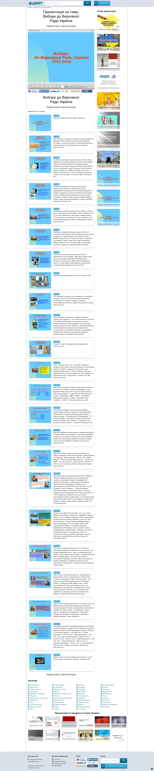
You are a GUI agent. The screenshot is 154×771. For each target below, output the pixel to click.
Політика (106, 698)
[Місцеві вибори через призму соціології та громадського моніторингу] (108, 81)
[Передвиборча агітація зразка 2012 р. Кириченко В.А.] (40, 280)
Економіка (81, 691)
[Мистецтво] (85, 735)
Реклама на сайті (60, 763)
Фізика (56, 707)
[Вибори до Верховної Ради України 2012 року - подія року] (108, 217)
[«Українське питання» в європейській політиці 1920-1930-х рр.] (118, 722)
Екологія (57, 691)
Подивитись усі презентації (118, 737)
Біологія (105, 687)
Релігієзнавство (59, 702)
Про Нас (57, 759)
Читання (57, 709)
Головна (30, 7)
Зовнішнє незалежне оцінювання (64, 693)
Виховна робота (35, 689)
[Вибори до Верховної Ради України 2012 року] (40, 123)
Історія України (59, 685)
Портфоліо (33, 700)
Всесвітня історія (60, 689)
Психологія (106, 700)
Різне (31, 702)
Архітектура (34, 687)
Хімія (31, 709)
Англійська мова (108, 685)
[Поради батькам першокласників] (108, 101)
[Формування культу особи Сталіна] (52, 735)
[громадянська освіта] (102, 735)
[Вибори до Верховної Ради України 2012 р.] (108, 178)
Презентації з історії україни (42, 7)
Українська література (110, 704)
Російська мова (83, 702)
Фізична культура (84, 707)
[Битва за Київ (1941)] (68, 722)
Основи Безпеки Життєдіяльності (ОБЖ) (64, 698)
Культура (81, 693)
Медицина (33, 696)
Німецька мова (83, 696)
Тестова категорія (36, 704)
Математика (107, 693)
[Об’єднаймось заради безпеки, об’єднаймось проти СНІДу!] (108, 120)
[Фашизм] (35, 735)
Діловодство (34, 691)
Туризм (80, 704)
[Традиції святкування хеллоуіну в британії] (108, 139)
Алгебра (81, 685)
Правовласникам (60, 761)
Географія (81, 689)
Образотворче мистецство (39, 698)
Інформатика (34, 685)
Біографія (81, 687)
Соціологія (106, 702)
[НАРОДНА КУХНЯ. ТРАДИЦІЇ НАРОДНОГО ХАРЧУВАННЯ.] (108, 23)
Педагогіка (82, 698)
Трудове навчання (60, 704)
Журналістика (107, 691)
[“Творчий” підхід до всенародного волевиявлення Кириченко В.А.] (40, 349)
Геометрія (106, 689)
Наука (105, 696)
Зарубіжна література (37, 693)
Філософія (106, 707)
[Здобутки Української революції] (85, 722)
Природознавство (84, 700)
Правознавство (59, 700)
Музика (56, 696)
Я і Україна (82, 709)
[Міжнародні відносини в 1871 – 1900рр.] (68, 735)
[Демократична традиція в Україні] (108, 42)
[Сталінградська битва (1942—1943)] (102, 722)
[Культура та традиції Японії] (108, 159)
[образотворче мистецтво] (35, 722)
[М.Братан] (52, 722)
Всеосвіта (57, 765)
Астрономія (58, 687)
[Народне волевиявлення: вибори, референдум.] (108, 62)
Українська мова (35, 707)
